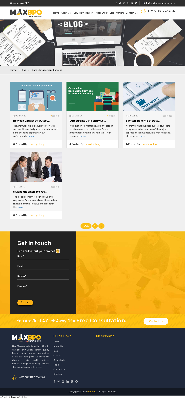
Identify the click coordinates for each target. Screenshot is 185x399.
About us (66, 13)
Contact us (132, 13)
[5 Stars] (58, 116)
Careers (120, 13)
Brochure (57, 374)
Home (56, 13)
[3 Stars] (55, 116)
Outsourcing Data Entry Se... (88, 120)
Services (78, 13)
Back (86, 226)
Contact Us (59, 369)
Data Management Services (47, 69)
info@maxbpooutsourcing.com (159, 3)
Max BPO (91, 391)
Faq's (56, 365)
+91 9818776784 (161, 11)
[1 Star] (51, 116)
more (31, 136)
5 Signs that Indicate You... (30, 191)
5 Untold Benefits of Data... (143, 120)
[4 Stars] (56, 116)
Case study (102, 13)
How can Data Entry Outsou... (31, 120)
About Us (58, 346)
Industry (89, 13)
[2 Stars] (53, 116)
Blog (112, 13)
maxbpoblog (37, 144)
